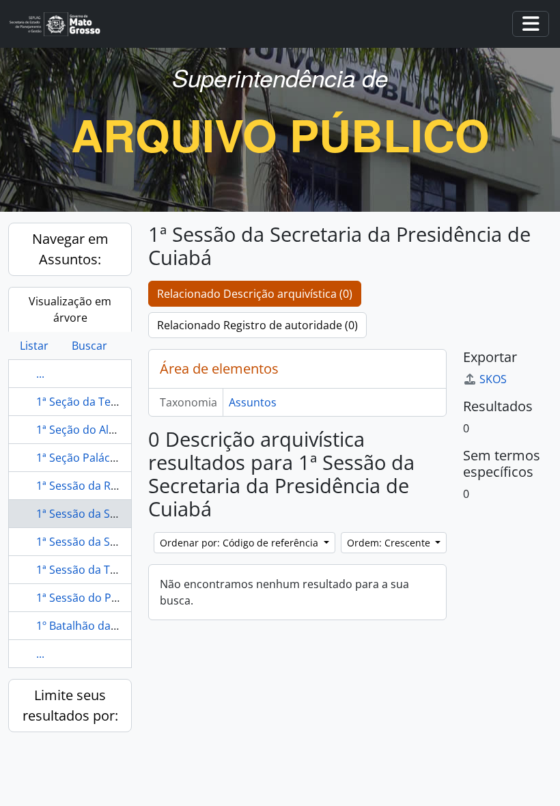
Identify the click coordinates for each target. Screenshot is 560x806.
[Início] (60, 24)
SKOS (493, 379)
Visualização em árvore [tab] (70, 309)
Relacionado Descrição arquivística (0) (254, 293)
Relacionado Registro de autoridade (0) (257, 325)
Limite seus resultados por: (70, 705)
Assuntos (253, 402)
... (40, 373)
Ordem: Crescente (390, 542)
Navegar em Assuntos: (70, 249)
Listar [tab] (34, 345)
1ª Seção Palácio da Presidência (117, 457)
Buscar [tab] (89, 345)
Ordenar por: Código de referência (240, 542)
